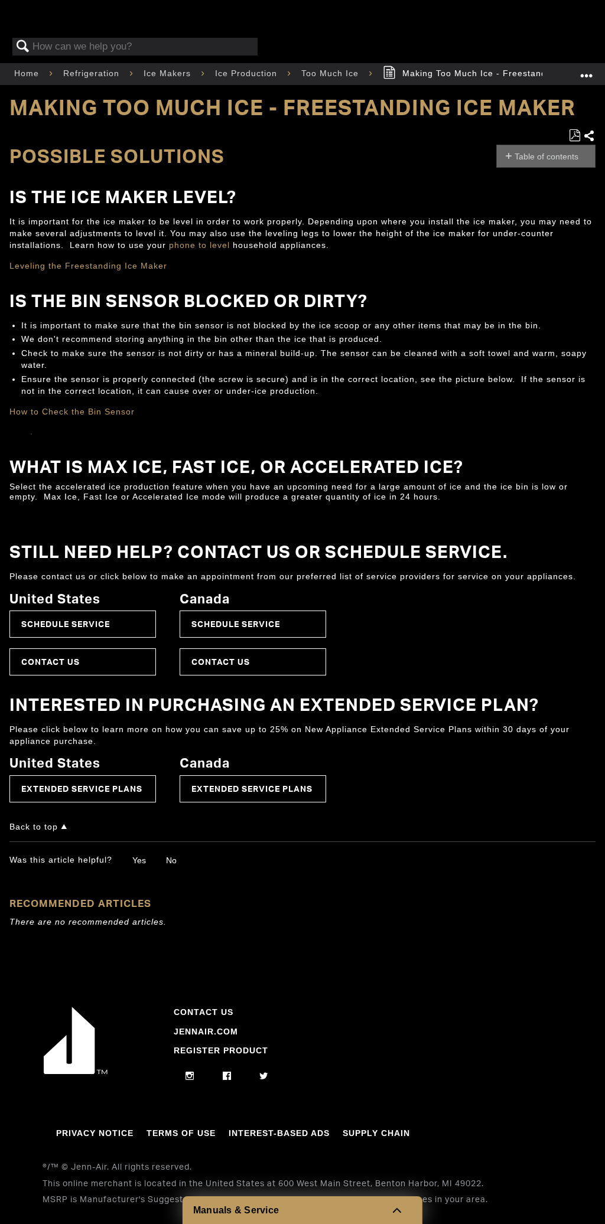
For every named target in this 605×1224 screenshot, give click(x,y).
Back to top (33, 826)
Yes (139, 860)
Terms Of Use (181, 1133)
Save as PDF (574, 135)
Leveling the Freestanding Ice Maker (88, 265)
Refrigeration (92, 73)
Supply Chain (376, 1133)
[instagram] (190, 1076)
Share (589, 136)
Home (28, 73)
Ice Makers (169, 73)
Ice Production (247, 73)
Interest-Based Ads (279, 1133)
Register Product (221, 1050)
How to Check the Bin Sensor (72, 411)
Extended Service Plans (81, 789)
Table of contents (546, 156)
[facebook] (227, 1076)
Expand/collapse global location (586, 70)
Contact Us (50, 662)
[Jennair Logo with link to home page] (75, 1071)
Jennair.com (206, 1031)
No (171, 860)
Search (23, 47)
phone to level (199, 245)
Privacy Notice (95, 1133)
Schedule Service (65, 624)
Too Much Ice (331, 73)
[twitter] (264, 1076)
